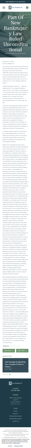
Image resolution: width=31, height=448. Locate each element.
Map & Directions (15, 404)
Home (15, 411)
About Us (15, 413)
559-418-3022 (15, 390)
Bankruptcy (12, 346)
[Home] (15, 8)
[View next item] (10, 374)
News (18, 346)
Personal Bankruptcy (15, 416)
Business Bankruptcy (15, 418)
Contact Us (15, 421)
